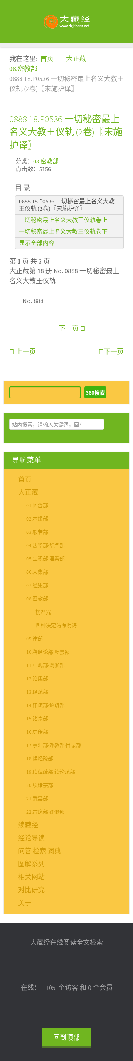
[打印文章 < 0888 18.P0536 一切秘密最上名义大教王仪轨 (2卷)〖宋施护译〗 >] (121, 160)
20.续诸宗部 (39, 785)
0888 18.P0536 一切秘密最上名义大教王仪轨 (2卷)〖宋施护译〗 (65, 132)
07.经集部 (37, 585)
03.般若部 (37, 532)
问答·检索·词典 (39, 851)
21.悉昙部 (37, 799)
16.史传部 (37, 732)
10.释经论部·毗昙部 (48, 652)
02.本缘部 (37, 519)
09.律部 (34, 639)
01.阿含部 (37, 505)
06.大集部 (37, 572)
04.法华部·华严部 (45, 545)
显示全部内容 (36, 243)
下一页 (69, 328)
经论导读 (31, 838)
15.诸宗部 (37, 719)
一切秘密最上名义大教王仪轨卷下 (63, 231)
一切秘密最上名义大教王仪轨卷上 (63, 220)
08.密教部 (45, 161)
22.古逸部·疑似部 (45, 812)
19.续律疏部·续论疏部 (50, 772)
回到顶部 (66, 1038)
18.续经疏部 (39, 759)
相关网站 (31, 877)
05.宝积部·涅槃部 (45, 559)
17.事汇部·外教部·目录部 (53, 745)
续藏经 (28, 825)
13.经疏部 (37, 692)
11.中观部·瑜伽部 (45, 665)
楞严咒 (43, 612)
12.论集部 (37, 679)
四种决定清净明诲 (56, 625)
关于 (24, 903)
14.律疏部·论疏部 (45, 705)
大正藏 (28, 492)
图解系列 (31, 864)
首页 (24, 479)
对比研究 (31, 890)
